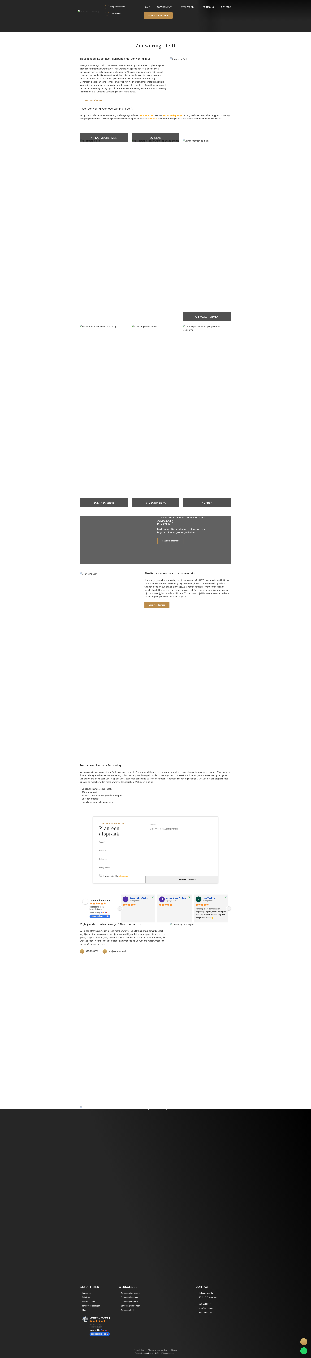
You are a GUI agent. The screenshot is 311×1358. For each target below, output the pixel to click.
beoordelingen (167, 1353)
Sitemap (174, 1350)
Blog (84, 1310)
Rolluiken (86, 1297)
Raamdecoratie (88, 1301)
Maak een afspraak (93, 100)
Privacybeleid (139, 1350)
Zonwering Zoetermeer (130, 1293)
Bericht (153, 824)
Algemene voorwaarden (157, 1350)
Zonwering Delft (127, 1310)
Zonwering (86, 1293)
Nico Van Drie (209, 898)
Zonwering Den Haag (129, 1297)
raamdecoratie (146, 115)
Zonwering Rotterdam (130, 1301)
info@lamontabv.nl (117, 7)
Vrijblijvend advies (157, 605)
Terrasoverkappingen (91, 1306)
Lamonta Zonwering (100, 900)
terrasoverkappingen (173, 115)
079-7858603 (116, 13)
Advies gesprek (303, 1341)
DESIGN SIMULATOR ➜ (158, 15)
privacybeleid (123, 876)
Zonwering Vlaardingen (130, 1306)
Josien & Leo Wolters (140, 898)
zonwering (152, 118)
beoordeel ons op (98, 916)
